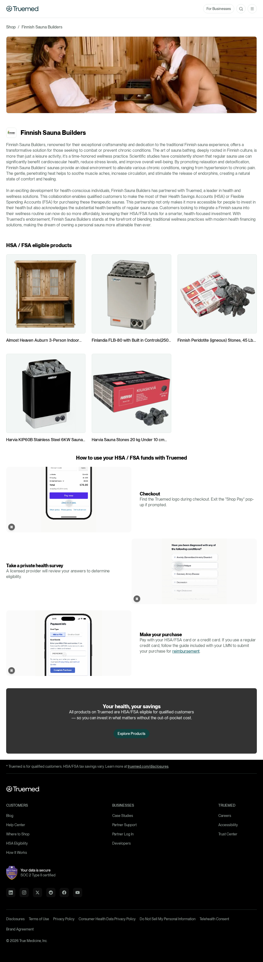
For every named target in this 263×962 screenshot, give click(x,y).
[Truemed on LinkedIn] (10, 892)
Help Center (15, 825)
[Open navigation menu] (252, 8)
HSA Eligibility (17, 843)
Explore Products (131, 734)
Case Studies (122, 816)
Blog (9, 816)
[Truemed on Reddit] (50, 892)
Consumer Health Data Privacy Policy (107, 919)
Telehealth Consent (214, 919)
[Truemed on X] (37, 892)
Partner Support (124, 825)
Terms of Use (39, 919)
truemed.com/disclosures (148, 766)
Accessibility (228, 825)
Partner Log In (123, 834)
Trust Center (227, 834)
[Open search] (241, 8)
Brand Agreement (20, 929)
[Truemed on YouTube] (77, 892)
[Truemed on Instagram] (24, 892)
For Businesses (218, 9)
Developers (121, 843)
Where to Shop (18, 834)
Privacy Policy (63, 919)
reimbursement (186, 651)
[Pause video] (11, 527)
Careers (224, 816)
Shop (11, 27)
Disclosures (15, 919)
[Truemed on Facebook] (64, 892)
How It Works (16, 852)
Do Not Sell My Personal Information (167, 919)
